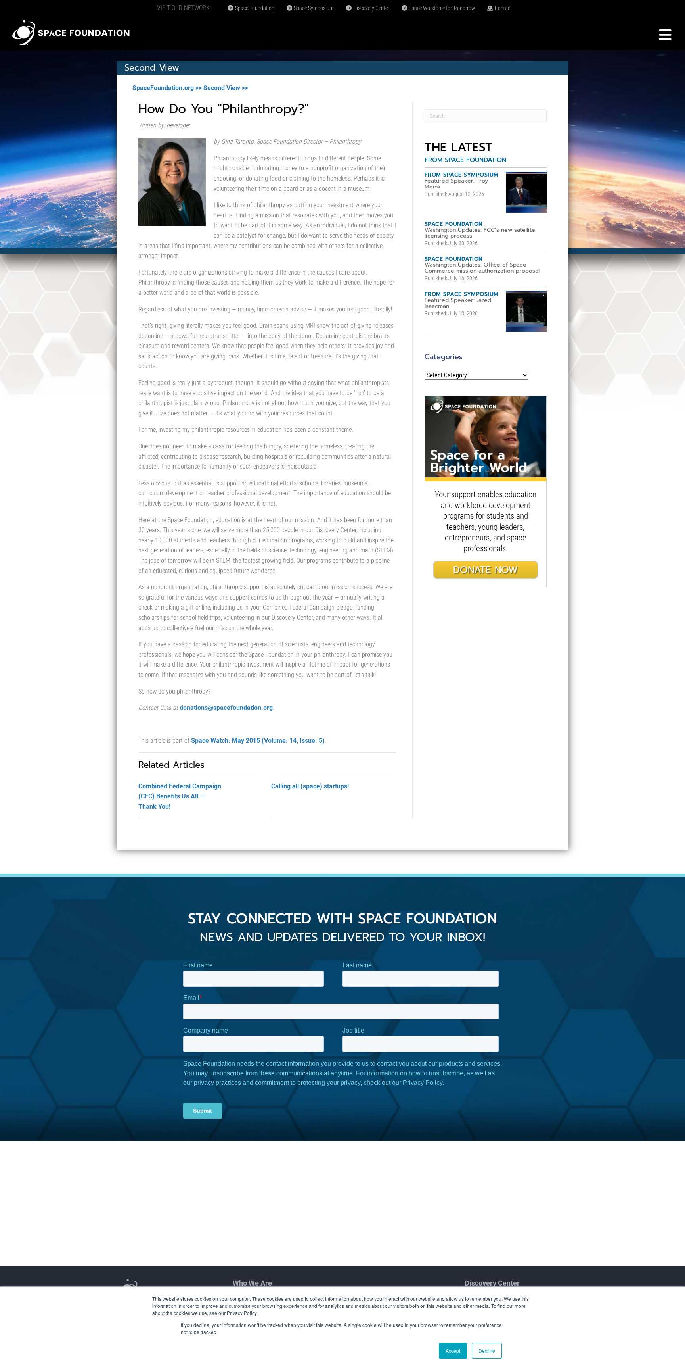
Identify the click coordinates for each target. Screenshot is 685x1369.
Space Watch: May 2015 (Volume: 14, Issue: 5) (258, 740)
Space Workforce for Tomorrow (441, 8)
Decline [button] (486, 1350)
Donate (502, 8)
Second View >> (225, 88)
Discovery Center (370, 8)
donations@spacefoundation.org (226, 707)
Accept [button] (453, 1350)
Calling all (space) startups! (310, 786)
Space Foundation (254, 8)
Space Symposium (313, 8)
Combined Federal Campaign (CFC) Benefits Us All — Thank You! (179, 796)
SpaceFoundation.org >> (167, 88)
